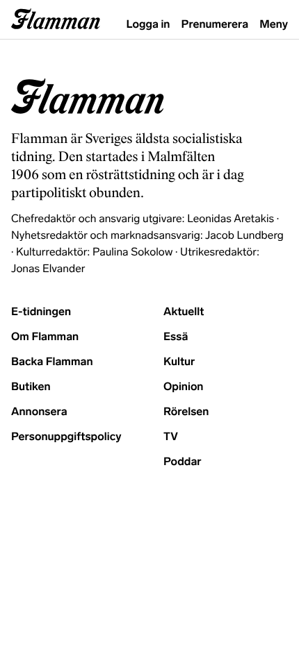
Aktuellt (183, 312)
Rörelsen (186, 412)
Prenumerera (215, 24)
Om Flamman (45, 337)
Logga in (148, 24)
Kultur (179, 362)
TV (170, 437)
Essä (175, 337)
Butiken (31, 387)
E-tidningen (41, 312)
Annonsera (39, 412)
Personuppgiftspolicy (66, 437)
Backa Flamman (52, 362)
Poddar (182, 462)
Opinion (183, 387)
